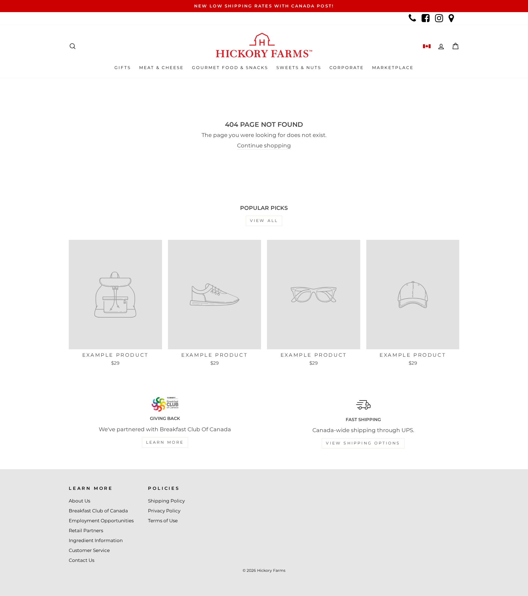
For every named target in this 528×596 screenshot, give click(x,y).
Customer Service (89, 550)
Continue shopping (264, 145)
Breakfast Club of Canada (98, 510)
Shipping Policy (166, 501)
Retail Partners (86, 530)
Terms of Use (163, 520)
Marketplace (393, 67)
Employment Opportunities (101, 520)
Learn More (165, 442)
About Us (79, 501)
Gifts (122, 67)
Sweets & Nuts (298, 67)
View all (264, 220)
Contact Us (81, 560)
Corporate (346, 67)
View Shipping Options (363, 443)
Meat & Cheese (161, 67)
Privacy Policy (164, 510)
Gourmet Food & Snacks (230, 67)
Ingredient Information (96, 540)
